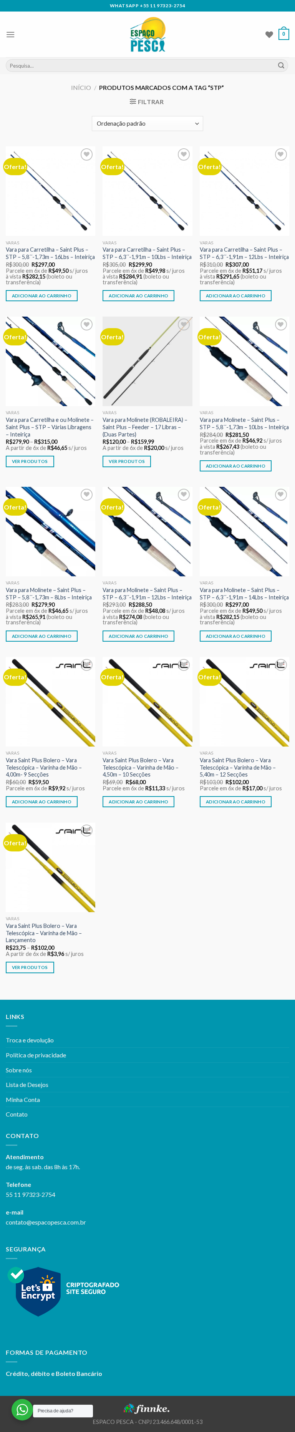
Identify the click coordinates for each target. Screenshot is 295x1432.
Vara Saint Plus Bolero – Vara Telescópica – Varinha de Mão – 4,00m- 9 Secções (44, 767)
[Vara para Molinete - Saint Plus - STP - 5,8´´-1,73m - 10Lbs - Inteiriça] (244, 361)
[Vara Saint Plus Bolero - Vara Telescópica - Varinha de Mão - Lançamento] (50, 867)
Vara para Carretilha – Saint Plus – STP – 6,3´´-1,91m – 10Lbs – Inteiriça (147, 253)
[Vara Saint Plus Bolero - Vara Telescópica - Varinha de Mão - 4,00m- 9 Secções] (50, 702)
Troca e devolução (30, 1040)
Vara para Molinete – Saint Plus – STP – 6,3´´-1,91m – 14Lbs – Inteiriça (244, 594)
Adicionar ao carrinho (41, 295)
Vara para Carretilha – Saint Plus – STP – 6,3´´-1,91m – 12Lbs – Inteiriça (244, 253)
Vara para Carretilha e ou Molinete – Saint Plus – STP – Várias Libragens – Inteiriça (50, 426)
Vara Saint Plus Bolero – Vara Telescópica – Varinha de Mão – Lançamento (44, 933)
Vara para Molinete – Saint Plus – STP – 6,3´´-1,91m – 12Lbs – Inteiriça (147, 594)
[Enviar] (281, 65)
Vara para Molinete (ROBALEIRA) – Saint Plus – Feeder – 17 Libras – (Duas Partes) (145, 426)
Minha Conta (23, 1099)
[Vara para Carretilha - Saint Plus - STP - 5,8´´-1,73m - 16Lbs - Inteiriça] (50, 191)
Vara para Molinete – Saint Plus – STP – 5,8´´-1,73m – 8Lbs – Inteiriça (49, 594)
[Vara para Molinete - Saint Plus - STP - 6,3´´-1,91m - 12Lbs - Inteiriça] (147, 531)
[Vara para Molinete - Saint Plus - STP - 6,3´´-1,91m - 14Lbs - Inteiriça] (244, 531)
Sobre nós (19, 1070)
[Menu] (10, 34)
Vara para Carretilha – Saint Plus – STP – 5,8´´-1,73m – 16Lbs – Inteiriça (50, 253)
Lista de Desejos (27, 1084)
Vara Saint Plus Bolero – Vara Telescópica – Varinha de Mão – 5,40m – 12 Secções (238, 767)
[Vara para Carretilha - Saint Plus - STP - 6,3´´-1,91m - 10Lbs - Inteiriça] (147, 191)
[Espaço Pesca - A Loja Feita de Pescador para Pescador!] (147, 34)
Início (81, 87)
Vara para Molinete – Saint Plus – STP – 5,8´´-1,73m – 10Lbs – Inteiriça (244, 423)
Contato (17, 1114)
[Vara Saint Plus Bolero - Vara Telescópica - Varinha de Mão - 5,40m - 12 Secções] (244, 702)
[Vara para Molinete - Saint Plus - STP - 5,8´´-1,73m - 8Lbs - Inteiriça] (50, 531)
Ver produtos (30, 461)
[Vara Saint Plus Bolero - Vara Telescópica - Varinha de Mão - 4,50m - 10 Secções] (147, 702)
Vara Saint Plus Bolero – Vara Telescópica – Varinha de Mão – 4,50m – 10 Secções (141, 767)
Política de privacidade (36, 1055)
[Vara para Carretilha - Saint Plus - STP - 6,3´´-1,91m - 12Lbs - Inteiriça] (244, 191)
